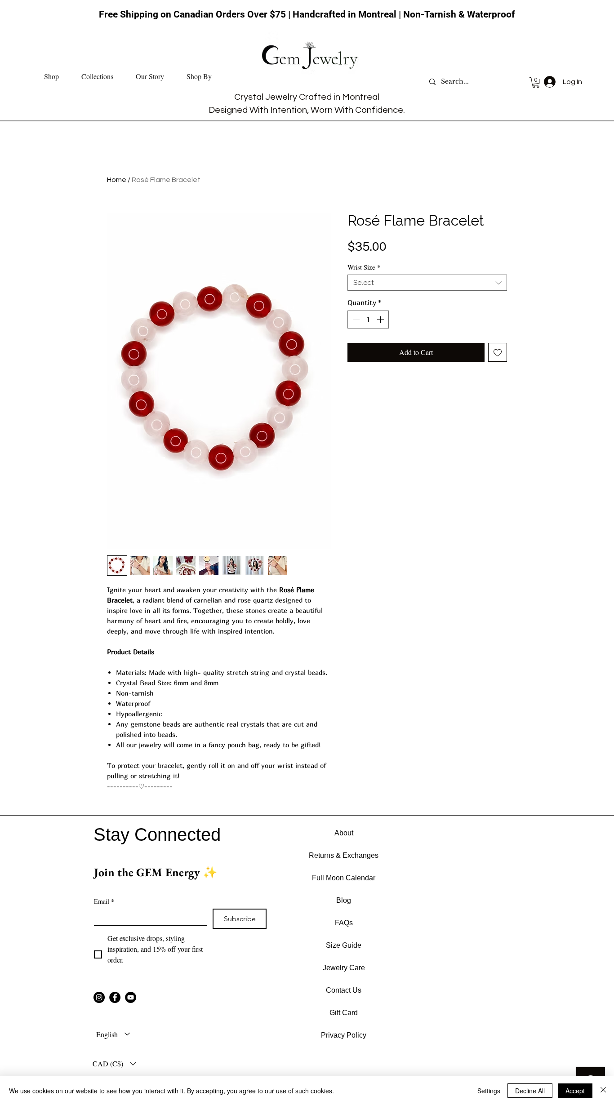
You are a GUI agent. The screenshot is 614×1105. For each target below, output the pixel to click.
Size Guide (343, 945)
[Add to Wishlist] (497, 352)
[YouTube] (130, 997)
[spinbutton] (368, 319)
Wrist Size (364, 267)
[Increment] (381, 319)
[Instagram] (99, 997)
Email (104, 901)
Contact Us (343, 990)
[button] (51, 76)
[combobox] (427, 283)
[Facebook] (114, 997)
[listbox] (114, 1063)
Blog (343, 900)
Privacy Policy (343, 1035)
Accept (575, 1090)
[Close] (603, 1090)
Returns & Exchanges (343, 855)
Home (116, 179)
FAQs (344, 923)
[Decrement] (355, 319)
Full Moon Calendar (343, 878)
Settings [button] (488, 1090)
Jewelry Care (344, 968)
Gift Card (343, 1012)
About (343, 833)
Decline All (530, 1090)
